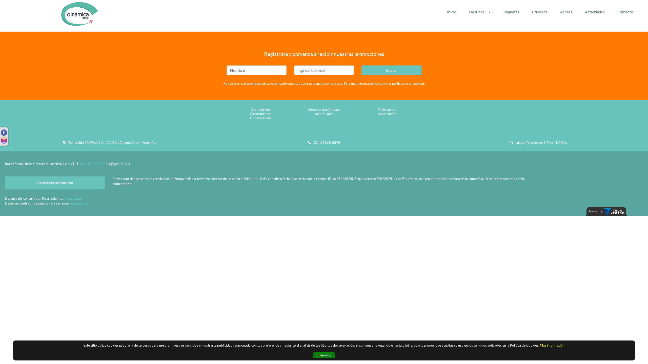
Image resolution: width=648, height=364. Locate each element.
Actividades (595, 12)
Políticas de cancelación (387, 111)
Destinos (476, 12)
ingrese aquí (73, 198)
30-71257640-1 (92, 164)
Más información (552, 345)
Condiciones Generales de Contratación (260, 113)
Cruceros (540, 12)
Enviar (391, 70)
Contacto (625, 12)
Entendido (324, 355)
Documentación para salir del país (324, 111)
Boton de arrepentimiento (55, 183)
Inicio (451, 12)
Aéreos (566, 12)
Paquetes (511, 12)
